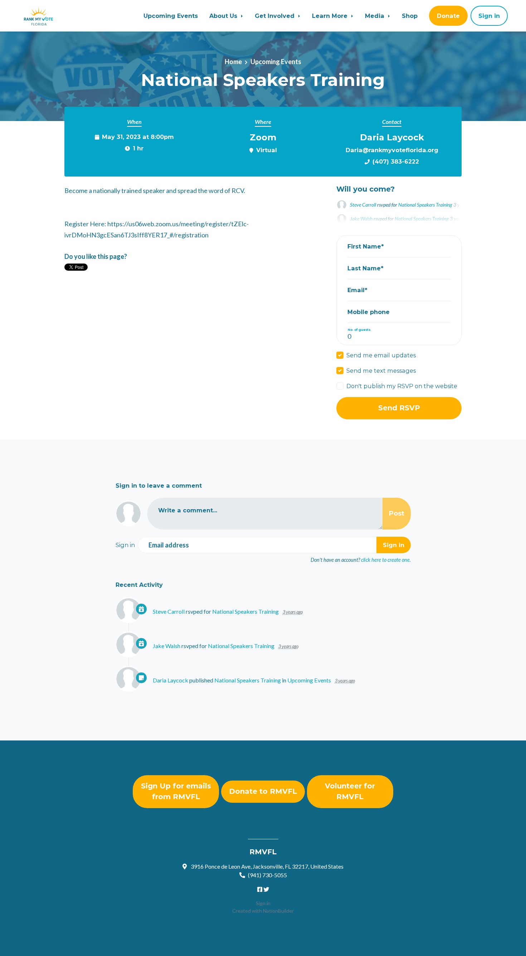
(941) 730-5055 (267, 874)
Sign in (263, 903)
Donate (448, 15)
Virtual (266, 150)
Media (375, 15)
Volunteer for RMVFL (350, 791)
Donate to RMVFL (263, 791)
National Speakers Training (425, 205)
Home (233, 62)
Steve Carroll (363, 205)
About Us (224, 15)
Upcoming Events (170, 15)
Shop (410, 15)
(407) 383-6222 (395, 161)
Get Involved (275, 15)
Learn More (330, 15)
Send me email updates (381, 355)
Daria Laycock (170, 680)
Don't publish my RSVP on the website (401, 386)
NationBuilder (278, 911)
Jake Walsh (166, 645)
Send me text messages (381, 370)
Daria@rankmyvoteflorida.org (392, 150)
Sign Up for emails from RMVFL (176, 791)
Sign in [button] (489, 15)
